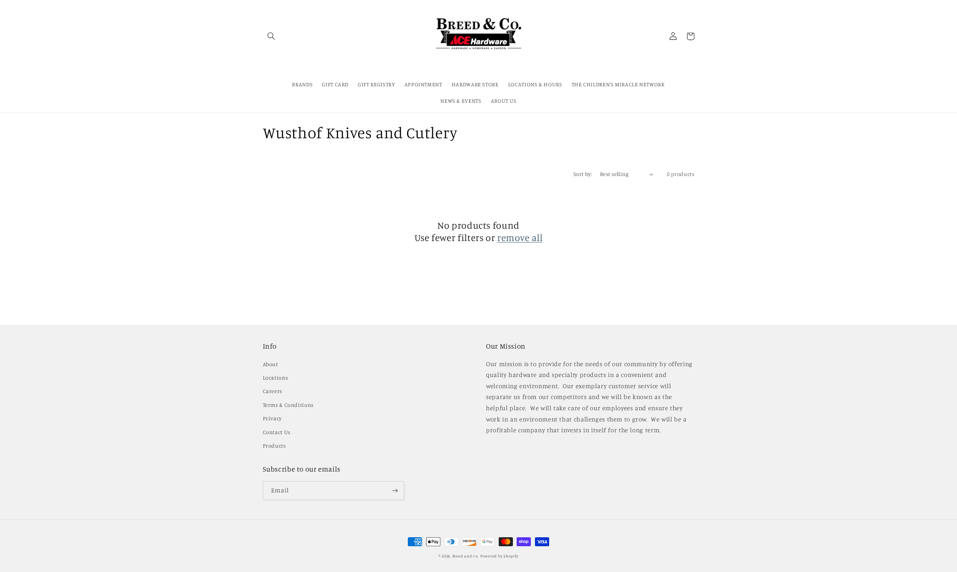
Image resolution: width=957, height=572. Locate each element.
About (270, 364)
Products (274, 445)
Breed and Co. (465, 556)
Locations (275, 377)
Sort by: (582, 174)
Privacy (272, 418)
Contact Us (276, 432)
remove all (519, 237)
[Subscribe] (394, 490)
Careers (272, 391)
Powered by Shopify (499, 556)
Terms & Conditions (288, 405)
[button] (271, 36)
